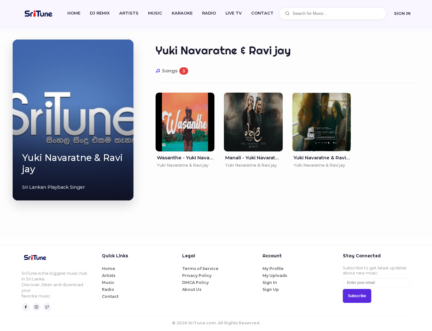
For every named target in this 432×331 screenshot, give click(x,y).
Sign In (402, 13)
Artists (129, 13)
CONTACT (262, 13)
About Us (191, 289)
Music (155, 13)
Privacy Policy (197, 275)
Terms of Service (200, 268)
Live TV (233, 13)
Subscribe (357, 296)
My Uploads (274, 275)
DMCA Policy (195, 282)
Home (73, 13)
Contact (110, 296)
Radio (209, 13)
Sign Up (270, 289)
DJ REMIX (100, 13)
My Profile (273, 268)
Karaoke (182, 13)
